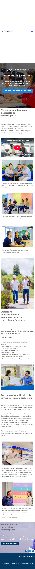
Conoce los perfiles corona (18, 91)
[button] (32, 31)
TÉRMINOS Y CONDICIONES (27, 557)
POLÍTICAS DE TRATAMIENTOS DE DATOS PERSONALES (17, 563)
